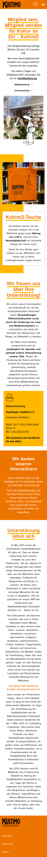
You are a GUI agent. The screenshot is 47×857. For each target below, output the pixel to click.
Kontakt (5, 852)
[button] (43, 4)
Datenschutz (7, 844)
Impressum (7, 836)
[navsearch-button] (35, 4)
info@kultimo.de (27, 78)
